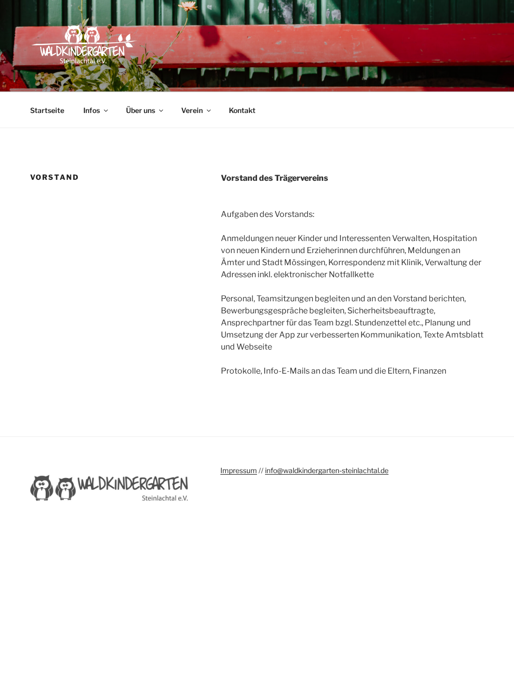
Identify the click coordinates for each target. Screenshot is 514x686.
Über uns (140, 110)
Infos (91, 110)
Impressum (238, 470)
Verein (192, 110)
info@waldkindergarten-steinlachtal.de (327, 470)
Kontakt (242, 110)
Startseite (47, 110)
